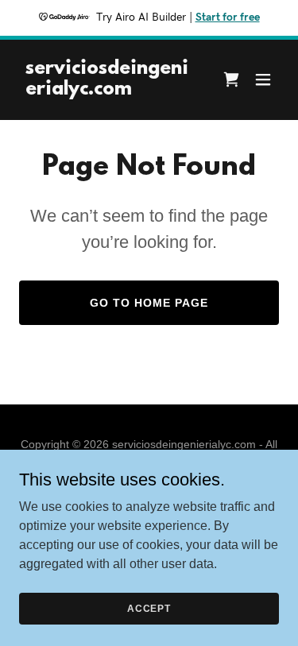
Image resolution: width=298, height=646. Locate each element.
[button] (263, 79)
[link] (110, 90)
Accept (149, 607)
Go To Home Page (149, 302)
